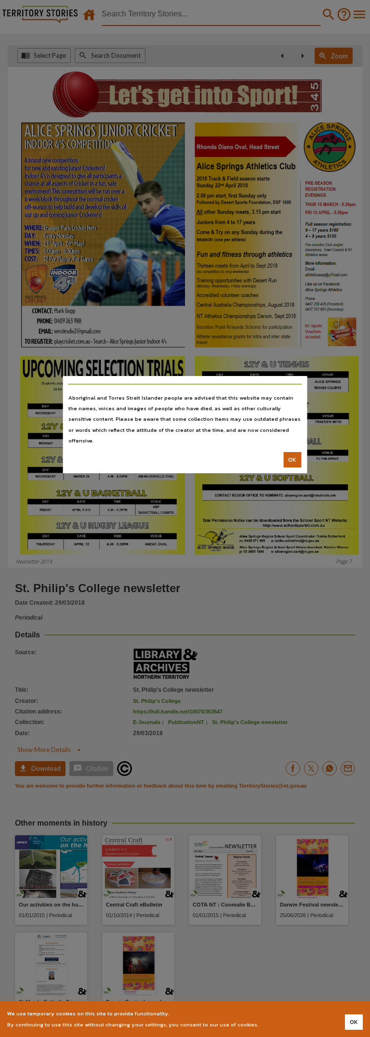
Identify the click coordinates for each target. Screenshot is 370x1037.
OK (292, 459)
